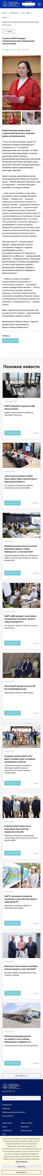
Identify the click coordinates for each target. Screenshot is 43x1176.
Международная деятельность (14, 1112)
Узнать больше (21, 1162)
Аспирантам (7, 1130)
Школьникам (7, 1123)
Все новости (20, 1076)
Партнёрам (25, 1127)
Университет (14, 13)
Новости (4, 17)
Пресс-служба (26, 13)
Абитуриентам (7, 1116)
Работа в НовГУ (27, 1123)
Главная (4, 13)
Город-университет (10, 340)
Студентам (6, 1108)
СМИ (4, 1134)
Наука (4, 1127)
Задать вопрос (26, 1130)
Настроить (21, 1172)
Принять (21, 1166)
